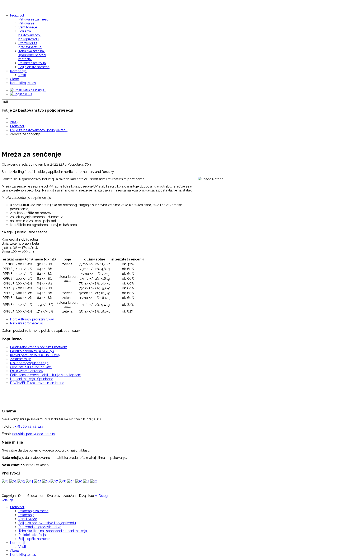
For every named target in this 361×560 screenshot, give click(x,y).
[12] (93, 481)
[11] (86, 481)
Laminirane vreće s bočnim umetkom (38, 347)
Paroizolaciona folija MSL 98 (32, 351)
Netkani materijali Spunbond (31, 379)
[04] (30, 481)
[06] (46, 481)
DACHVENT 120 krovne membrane (37, 383)
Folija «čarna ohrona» (26, 371)
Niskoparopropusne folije (29, 363)
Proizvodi (17, 126)
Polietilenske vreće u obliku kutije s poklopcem (45, 375)
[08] (63, 481)
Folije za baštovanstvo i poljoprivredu (38, 130)
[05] (38, 481)
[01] (5, 481)
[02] (13, 481)
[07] (55, 481)
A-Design (102, 496)
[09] (71, 481)
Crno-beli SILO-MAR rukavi (31, 367)
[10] (79, 481)
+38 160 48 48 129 (29, 427)
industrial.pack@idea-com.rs (33, 434)
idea (13, 122)
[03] (22, 481)
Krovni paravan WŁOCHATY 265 (35, 355)
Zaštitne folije (20, 359)
